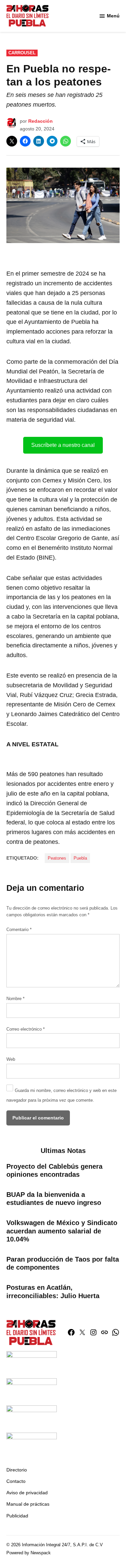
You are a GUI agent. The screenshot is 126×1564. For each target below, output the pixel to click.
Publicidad (17, 1515)
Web (10, 1059)
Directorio (16, 1469)
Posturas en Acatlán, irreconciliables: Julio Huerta (52, 1291)
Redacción (40, 121)
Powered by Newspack (28, 1553)
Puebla (80, 858)
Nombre (15, 998)
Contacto (16, 1481)
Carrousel (22, 53)
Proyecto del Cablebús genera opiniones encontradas (54, 1170)
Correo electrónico (25, 1029)
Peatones (57, 858)
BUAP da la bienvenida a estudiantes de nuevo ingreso (53, 1198)
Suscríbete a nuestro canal (63, 445)
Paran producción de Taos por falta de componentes (62, 1263)
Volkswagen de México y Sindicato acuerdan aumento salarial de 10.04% (61, 1230)
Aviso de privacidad (27, 1492)
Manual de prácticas (27, 1504)
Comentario (19, 929)
